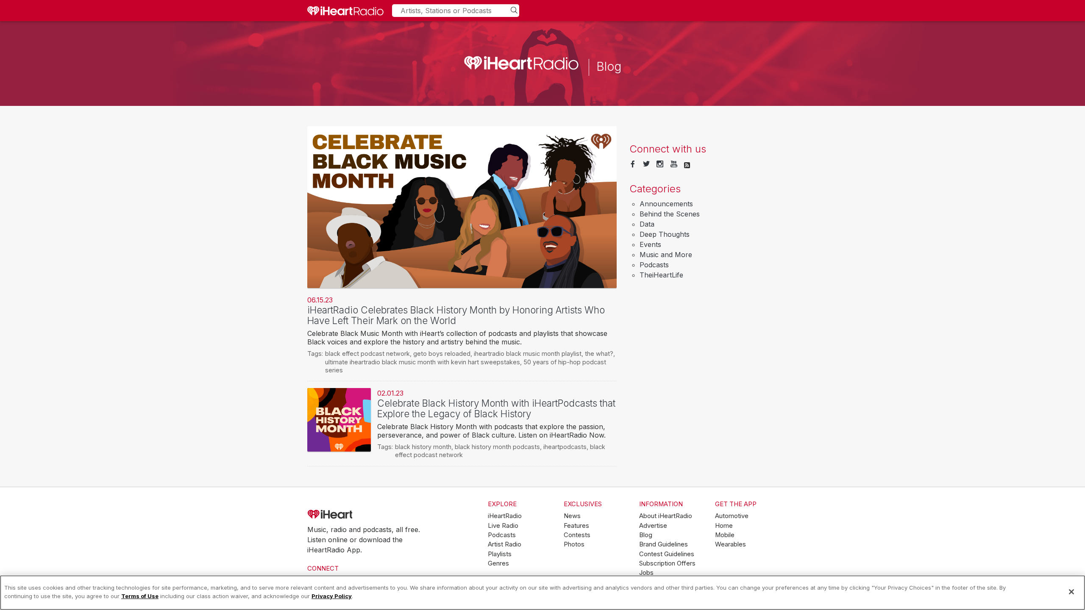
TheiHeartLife (661, 275)
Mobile (724, 535)
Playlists (500, 554)
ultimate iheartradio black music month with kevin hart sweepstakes (422, 362)
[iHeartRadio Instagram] (660, 164)
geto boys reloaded (441, 353)
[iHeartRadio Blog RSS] (687, 164)
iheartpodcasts (565, 446)
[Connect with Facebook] (632, 164)
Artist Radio (504, 544)
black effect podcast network (367, 353)
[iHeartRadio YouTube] (673, 164)
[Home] (345, 10)
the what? (599, 353)
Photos (574, 544)
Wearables (730, 544)
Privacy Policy (332, 595)
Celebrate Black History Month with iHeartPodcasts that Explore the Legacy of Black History (496, 408)
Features (576, 526)
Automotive (731, 516)
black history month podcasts (497, 446)
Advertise (653, 526)
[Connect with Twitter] (646, 164)
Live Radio (503, 526)
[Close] (1071, 591)
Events (650, 244)
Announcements (666, 204)
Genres (498, 563)
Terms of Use (140, 595)
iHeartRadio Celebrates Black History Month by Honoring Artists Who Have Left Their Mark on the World (456, 315)
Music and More (666, 254)
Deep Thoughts (665, 234)
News (572, 516)
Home (724, 526)
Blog (645, 535)
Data (647, 224)
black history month (423, 446)
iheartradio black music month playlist (527, 353)
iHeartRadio (354, 514)
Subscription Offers (667, 563)
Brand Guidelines (663, 544)
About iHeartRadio (665, 516)
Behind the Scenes (670, 214)
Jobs (646, 573)
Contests (577, 535)
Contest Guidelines (666, 554)
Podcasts (654, 265)
